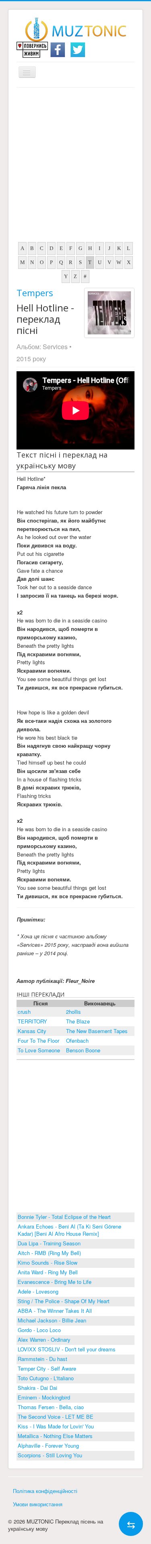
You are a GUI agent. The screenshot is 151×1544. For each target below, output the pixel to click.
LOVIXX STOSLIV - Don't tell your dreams (67, 1349)
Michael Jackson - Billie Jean (52, 1320)
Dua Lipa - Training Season (49, 1243)
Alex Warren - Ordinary (44, 1339)
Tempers (35, 293)
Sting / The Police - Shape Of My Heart (64, 1301)
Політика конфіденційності (45, 1491)
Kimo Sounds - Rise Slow (47, 1262)
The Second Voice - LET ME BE (55, 1416)
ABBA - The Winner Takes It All (55, 1310)
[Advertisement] (75, 167)
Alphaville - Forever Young (48, 1445)
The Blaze (78, 1021)
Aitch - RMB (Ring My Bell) (49, 1253)
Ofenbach (77, 1040)
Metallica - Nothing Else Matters (55, 1436)
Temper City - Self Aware (47, 1368)
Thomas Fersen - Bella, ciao (51, 1407)
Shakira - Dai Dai (37, 1387)
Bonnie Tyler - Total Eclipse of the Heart (64, 1217)
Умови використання (37, 1504)
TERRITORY (32, 1021)
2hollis (73, 1011)
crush (24, 1011)
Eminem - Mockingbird (44, 1397)
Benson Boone (83, 1050)
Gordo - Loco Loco (39, 1330)
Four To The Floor (38, 1040)
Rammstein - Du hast (42, 1359)
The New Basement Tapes (97, 1031)
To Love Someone (39, 1050)
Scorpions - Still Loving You (50, 1455)
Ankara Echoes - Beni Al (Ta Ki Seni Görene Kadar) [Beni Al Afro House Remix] (69, 1230)
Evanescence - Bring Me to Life (54, 1282)
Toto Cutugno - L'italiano (46, 1378)
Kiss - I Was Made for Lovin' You (56, 1426)
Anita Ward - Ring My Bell (48, 1272)
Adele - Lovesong (38, 1291)
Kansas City (32, 1031)
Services (55, 346)
